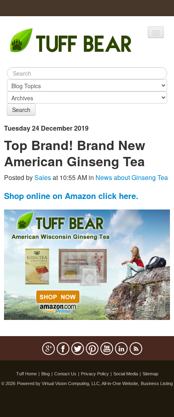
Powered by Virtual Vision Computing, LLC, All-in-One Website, (78, 383)
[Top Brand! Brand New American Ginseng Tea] (87, 264)
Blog (45, 373)
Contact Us (65, 373)
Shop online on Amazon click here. (71, 195)
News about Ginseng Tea (131, 177)
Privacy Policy (95, 373)
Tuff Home (26, 373)
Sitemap (150, 373)
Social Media (125, 373)
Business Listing (157, 383)
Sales (42, 177)
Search (21, 110)
